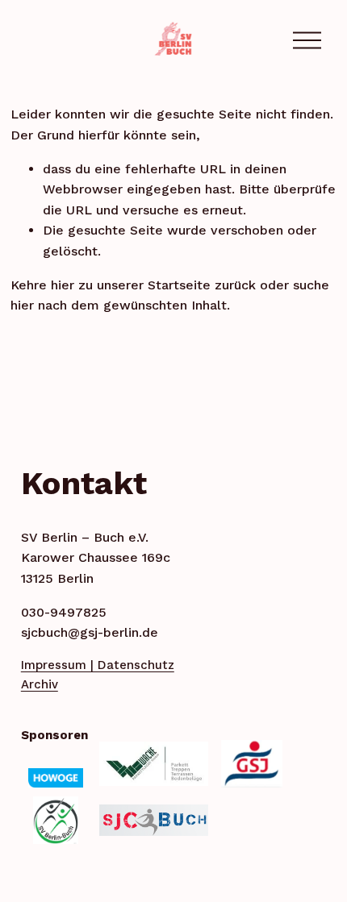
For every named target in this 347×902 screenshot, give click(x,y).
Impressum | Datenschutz (97, 665)
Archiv (39, 684)
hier (62, 285)
